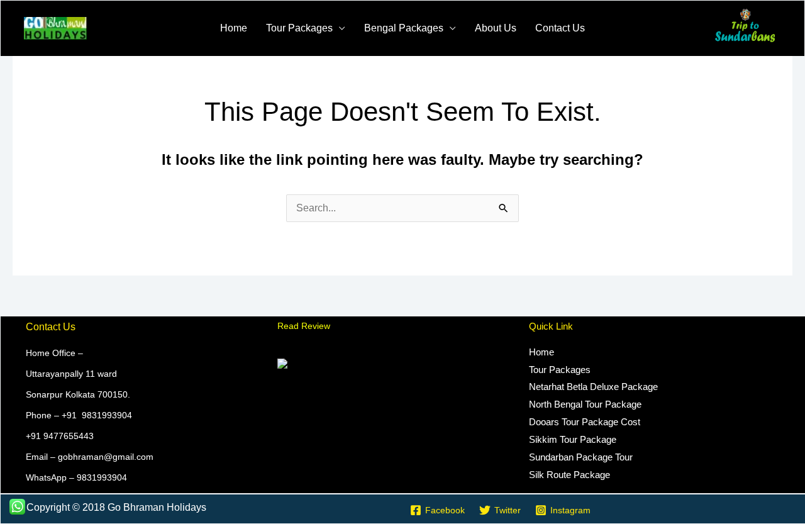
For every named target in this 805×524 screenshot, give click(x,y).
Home (233, 28)
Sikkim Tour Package (572, 439)
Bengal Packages (403, 28)
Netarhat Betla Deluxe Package (593, 386)
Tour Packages (299, 28)
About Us (495, 28)
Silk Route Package (569, 474)
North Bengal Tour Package (585, 404)
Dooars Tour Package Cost (584, 421)
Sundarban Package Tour (581, 457)
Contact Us (560, 28)
